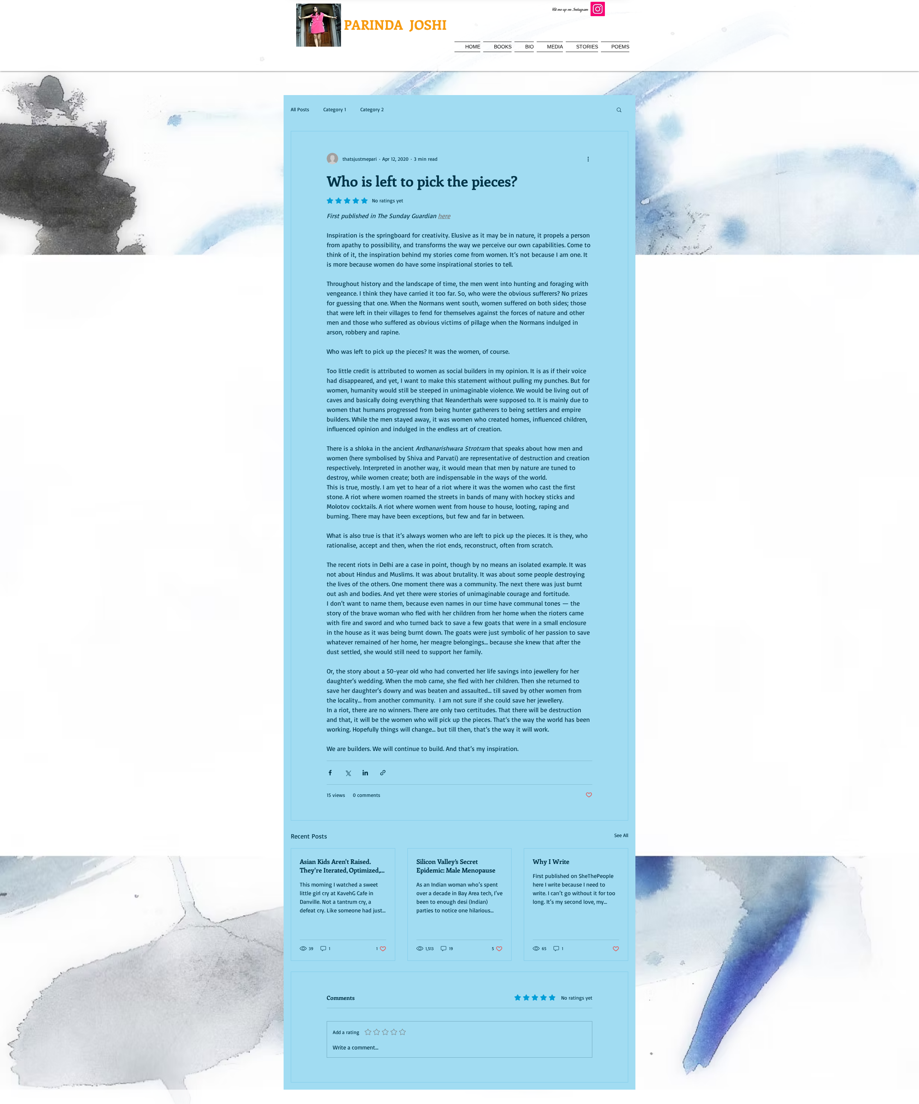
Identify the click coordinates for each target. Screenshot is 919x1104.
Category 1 (334, 109)
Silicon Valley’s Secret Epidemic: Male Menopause (455, 865)
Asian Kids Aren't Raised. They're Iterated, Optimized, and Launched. (340, 865)
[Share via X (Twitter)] (347, 772)
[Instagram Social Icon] (598, 9)
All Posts (300, 109)
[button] (619, 109)
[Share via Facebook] (330, 772)
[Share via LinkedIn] (365, 772)
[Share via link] (382, 772)
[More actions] (588, 158)
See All (621, 835)
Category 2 (372, 109)
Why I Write (551, 861)
